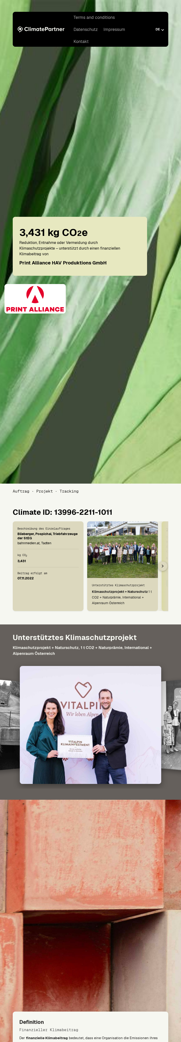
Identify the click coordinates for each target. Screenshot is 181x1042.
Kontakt (81, 41)
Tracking (69, 491)
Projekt (44, 491)
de (158, 29)
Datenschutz (86, 29)
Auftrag (21, 491)
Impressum (114, 29)
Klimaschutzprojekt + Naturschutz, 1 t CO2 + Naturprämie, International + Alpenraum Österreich (82, 650)
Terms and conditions (94, 17)
